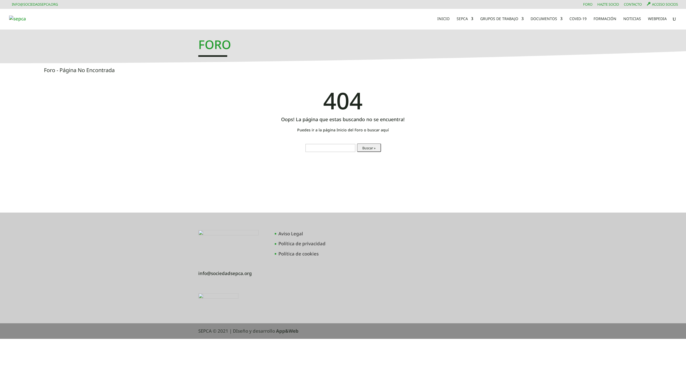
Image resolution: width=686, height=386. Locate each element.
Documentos (544, 19)
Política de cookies (298, 254)
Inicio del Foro (350, 129)
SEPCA (462, 19)
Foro (587, 5)
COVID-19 (578, 19)
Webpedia (657, 19)
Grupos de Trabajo (499, 19)
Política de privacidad (302, 243)
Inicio (443, 19)
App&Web (287, 331)
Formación (605, 19)
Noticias (632, 19)
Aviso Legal (290, 234)
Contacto (633, 5)
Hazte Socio (608, 5)
